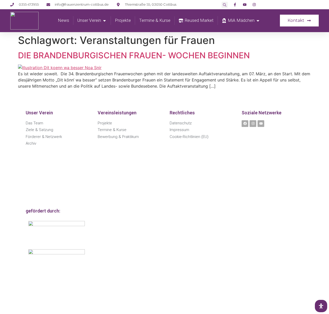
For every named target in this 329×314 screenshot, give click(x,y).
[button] (225, 5)
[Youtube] (261, 123)
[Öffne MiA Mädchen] (258, 20)
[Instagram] (253, 123)
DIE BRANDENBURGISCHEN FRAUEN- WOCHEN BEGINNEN (134, 55)
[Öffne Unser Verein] (104, 20)
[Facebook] (245, 123)
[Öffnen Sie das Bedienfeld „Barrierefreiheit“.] (321, 306)
